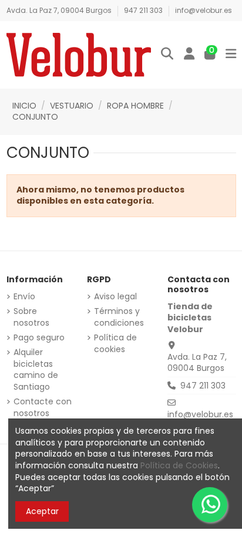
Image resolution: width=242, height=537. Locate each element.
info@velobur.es (203, 10)
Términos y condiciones (119, 317)
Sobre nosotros (31, 317)
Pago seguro (39, 337)
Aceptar (42, 511)
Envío (24, 296)
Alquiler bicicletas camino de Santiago (36, 370)
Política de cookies (115, 343)
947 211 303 (144, 10)
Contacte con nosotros (43, 407)
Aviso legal (115, 296)
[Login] (189, 55)
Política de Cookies (179, 465)
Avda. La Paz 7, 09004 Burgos (59, 10)
